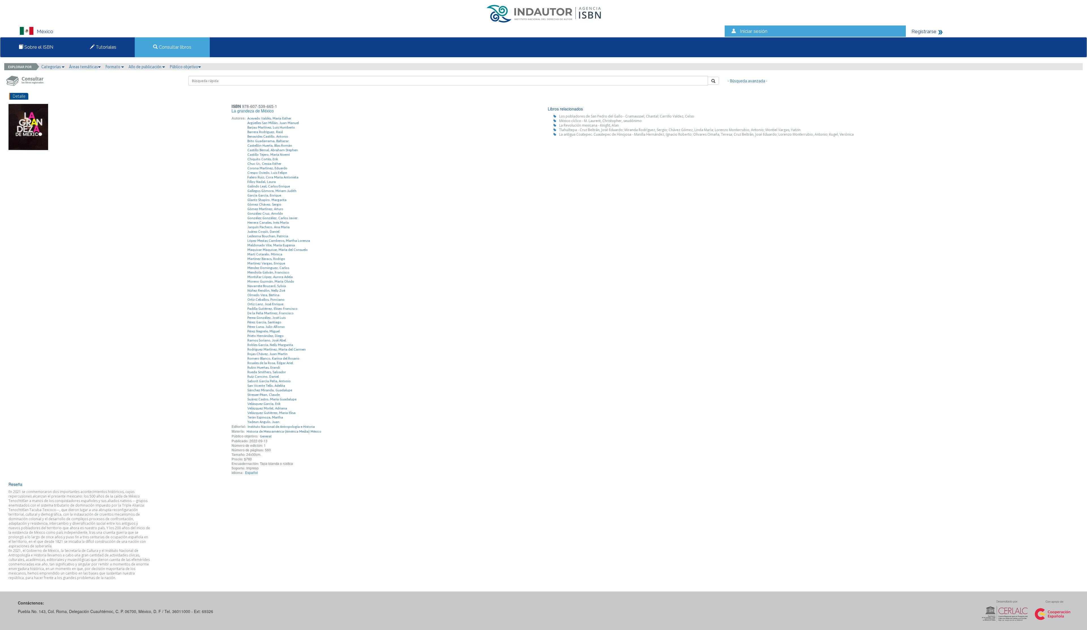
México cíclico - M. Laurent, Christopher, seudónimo (600, 120)
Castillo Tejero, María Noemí (268, 155)
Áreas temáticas (83, 67)
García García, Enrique (264, 195)
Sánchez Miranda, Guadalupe (269, 390)
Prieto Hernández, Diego (265, 336)
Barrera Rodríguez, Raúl (265, 132)
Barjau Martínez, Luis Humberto (271, 127)
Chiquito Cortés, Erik (262, 159)
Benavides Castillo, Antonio (267, 136)
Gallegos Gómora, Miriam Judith (271, 191)
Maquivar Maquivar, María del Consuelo (277, 250)
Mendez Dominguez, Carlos (268, 268)
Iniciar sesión (753, 31)
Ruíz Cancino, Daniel (263, 377)
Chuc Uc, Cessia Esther (264, 164)
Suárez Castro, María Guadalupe (271, 399)
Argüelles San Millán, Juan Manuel (273, 123)
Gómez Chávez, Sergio (264, 204)
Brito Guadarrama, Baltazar (268, 141)
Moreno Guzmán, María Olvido (270, 281)
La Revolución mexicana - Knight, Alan (589, 125)
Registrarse (923, 31)
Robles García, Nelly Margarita (270, 345)
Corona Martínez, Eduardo (267, 168)
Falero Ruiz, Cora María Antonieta (272, 177)
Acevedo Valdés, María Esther (269, 118)
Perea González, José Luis (266, 318)
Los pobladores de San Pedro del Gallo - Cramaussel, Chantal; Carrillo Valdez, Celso (626, 116)
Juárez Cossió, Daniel (263, 232)
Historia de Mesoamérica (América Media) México (284, 431)
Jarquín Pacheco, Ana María (268, 227)
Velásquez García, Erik (264, 404)
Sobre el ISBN (38, 47)
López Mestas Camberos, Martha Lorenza (278, 241)
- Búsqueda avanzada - (747, 81)
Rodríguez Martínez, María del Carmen (276, 349)
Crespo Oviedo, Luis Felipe (267, 173)
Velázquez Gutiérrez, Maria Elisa (271, 413)
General (265, 436)
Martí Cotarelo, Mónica (264, 254)
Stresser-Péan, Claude (263, 395)
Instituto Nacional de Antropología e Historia (281, 427)
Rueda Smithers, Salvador (266, 372)
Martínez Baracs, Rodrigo (266, 259)
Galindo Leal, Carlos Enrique (268, 186)
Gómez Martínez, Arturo (265, 209)
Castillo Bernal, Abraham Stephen (272, 150)
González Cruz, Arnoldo (265, 213)
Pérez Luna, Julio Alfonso (266, 327)
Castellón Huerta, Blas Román (269, 146)
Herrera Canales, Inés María (268, 223)
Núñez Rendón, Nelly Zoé (266, 290)
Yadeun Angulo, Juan (263, 422)
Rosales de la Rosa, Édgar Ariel (270, 363)
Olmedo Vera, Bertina (263, 295)
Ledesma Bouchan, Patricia (267, 236)
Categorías (51, 67)
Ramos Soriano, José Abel (266, 340)
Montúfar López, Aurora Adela (270, 277)
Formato (113, 67)
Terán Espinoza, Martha (265, 417)
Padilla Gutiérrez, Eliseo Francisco (272, 309)
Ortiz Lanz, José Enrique (265, 304)
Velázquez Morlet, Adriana (267, 408)
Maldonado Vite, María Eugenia (271, 245)
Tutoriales (105, 47)
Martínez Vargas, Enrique (266, 263)
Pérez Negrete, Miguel (263, 331)
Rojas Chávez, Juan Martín (267, 354)
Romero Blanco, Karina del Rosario (273, 358)
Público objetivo (184, 67)
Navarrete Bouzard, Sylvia (266, 286)
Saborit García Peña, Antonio (269, 381)
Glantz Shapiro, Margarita (266, 200)
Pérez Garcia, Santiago (264, 322)
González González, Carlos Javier (272, 218)
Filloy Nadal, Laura (261, 182)
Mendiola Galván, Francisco (268, 272)
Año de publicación (145, 67)
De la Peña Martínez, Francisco (270, 313)
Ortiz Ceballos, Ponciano (265, 300)
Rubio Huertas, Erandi (263, 368)
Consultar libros (174, 47)
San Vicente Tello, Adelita (266, 386)
